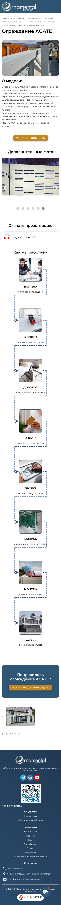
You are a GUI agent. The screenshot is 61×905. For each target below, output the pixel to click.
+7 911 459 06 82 (15, 868)
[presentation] (5, 187)
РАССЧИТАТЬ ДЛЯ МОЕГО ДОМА (30, 687)
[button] (17, 208)
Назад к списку (12, 733)
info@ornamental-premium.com (24, 879)
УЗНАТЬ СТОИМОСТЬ (30, 137)
